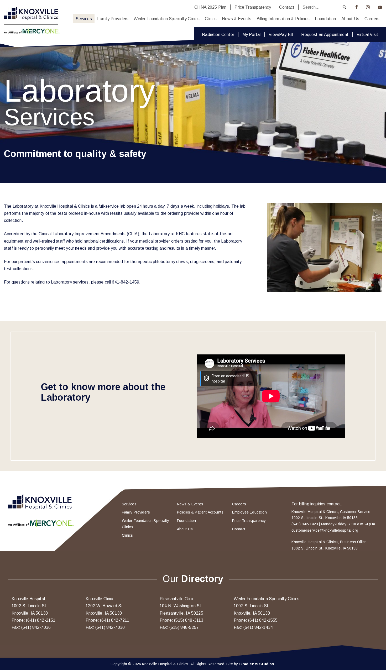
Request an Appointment (324, 34)
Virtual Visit (367, 34)
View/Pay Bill (281, 34)
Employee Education (249, 512)
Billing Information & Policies (283, 18)
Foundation (325, 18)
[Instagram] (368, 7)
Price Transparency (252, 7)
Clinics (211, 18)
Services (84, 18)
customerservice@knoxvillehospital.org (324, 530)
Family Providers (113, 18)
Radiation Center (218, 34)
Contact (286, 7)
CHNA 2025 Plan (210, 7)
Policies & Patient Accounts (200, 512)
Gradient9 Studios (256, 664)
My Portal (251, 34)
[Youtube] (380, 7)
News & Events (236, 18)
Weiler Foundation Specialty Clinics (167, 18)
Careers (371, 18)
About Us (350, 18)
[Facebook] (356, 7)
